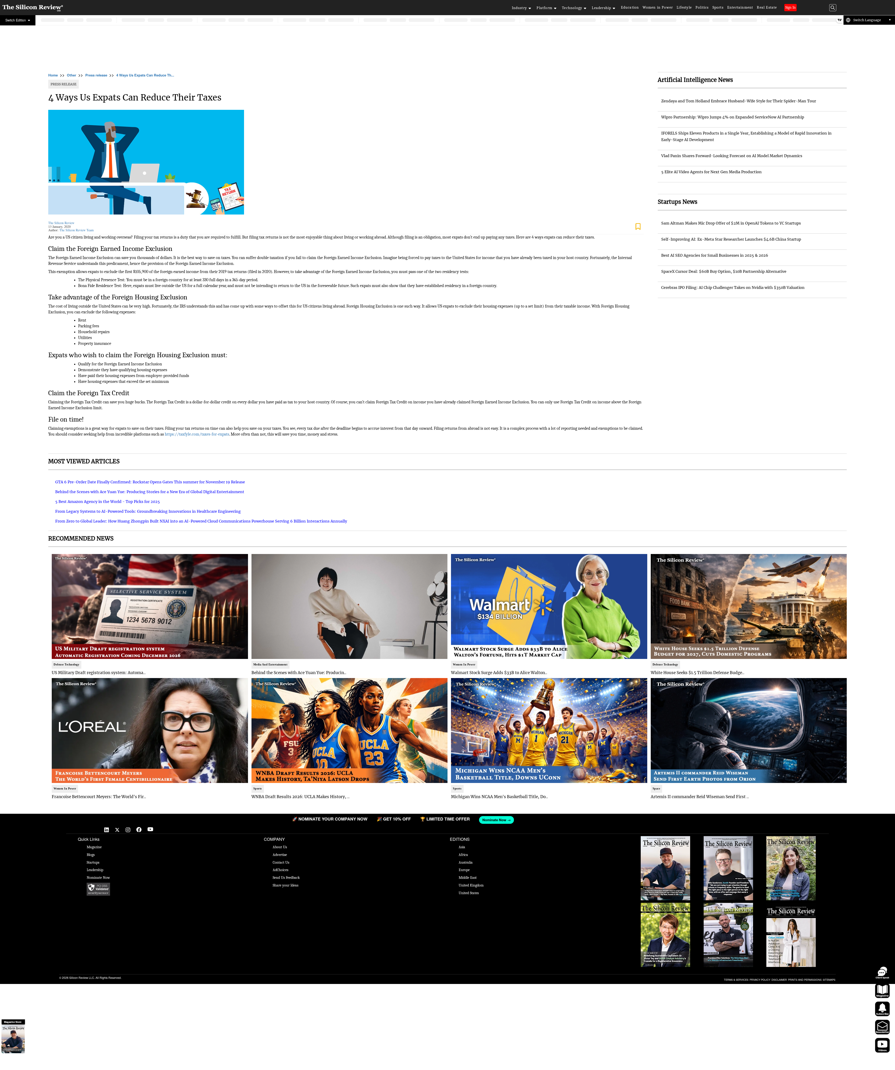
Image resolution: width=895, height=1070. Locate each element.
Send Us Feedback (286, 878)
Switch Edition (16, 20)
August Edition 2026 (728, 838)
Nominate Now (98, 878)
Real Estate (767, 7)
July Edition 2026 (665, 905)
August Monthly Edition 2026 (665, 838)
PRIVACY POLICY (760, 979)
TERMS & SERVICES (736, 979)
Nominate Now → (207, 819)
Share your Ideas (285, 885)
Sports (718, 7)
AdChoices (280, 870)
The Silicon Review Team (76, 230)
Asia (462, 847)
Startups (93, 862)
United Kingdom (471, 885)
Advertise (280, 855)
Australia (466, 862)
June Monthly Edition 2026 (791, 905)
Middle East (468, 878)
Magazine (94, 847)
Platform (544, 8)
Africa (463, 855)
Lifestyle (684, 7)
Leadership (601, 8)
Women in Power (658, 7)
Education (630, 7)
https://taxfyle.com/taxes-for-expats (197, 434)
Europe (464, 870)
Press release (96, 75)
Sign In (790, 7)
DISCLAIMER (779, 979)
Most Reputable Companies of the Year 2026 (728, 907)
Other (71, 75)
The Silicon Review (61, 223)
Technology (572, 8)
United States (469, 893)
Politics (702, 7)
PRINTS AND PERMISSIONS (805, 979)
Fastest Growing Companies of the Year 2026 (791, 840)
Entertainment (740, 7)
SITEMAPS (829, 979)
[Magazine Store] (13, 1039)
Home (53, 75)
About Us (280, 847)
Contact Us (281, 862)
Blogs (91, 855)
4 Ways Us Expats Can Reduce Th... (145, 75)
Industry (519, 8)
